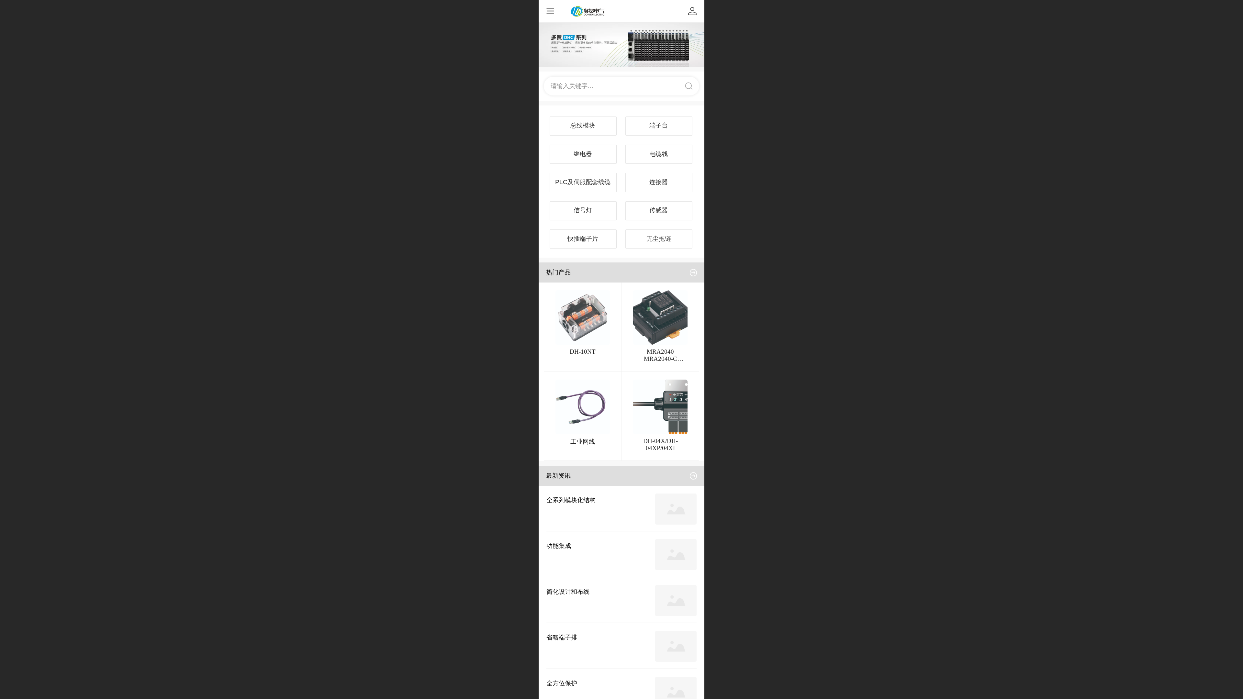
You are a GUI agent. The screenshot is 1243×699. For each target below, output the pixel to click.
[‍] (693, 272)
